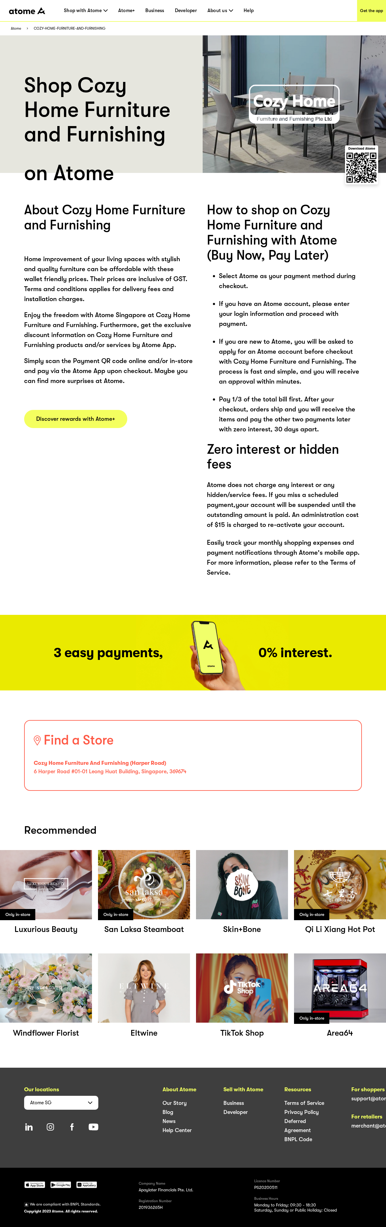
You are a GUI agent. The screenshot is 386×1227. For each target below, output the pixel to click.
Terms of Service (304, 1103)
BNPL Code (298, 1139)
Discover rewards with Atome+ (75, 419)
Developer (186, 10)
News (169, 1121)
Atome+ (126, 10)
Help (249, 10)
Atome (16, 29)
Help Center (177, 1130)
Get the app (371, 10)
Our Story (175, 1103)
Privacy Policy (301, 1112)
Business (154, 10)
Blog (168, 1112)
